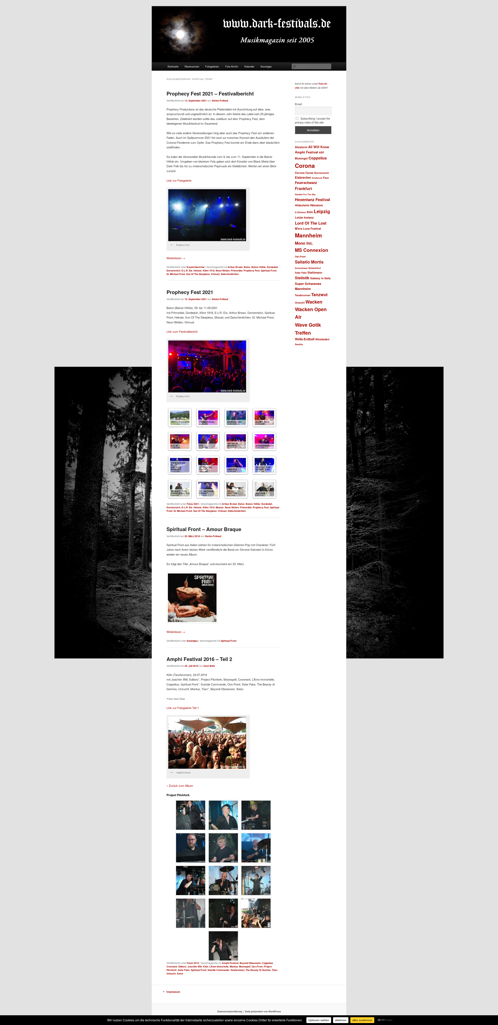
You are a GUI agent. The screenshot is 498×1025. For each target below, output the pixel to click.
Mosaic (220, 507)
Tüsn (274, 970)
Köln (205, 966)
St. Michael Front (176, 274)
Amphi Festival (230, 963)
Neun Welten (223, 270)
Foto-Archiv (231, 66)
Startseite (172, 66)
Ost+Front (257, 966)
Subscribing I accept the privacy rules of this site (312, 120)
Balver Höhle (258, 267)
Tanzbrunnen (237, 970)
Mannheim (308, 235)
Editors (182, 966)
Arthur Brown (235, 267)
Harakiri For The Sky (305, 194)
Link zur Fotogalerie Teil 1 (183, 708)
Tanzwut (319, 294)
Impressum (173, 991)
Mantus (234, 966)
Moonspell (244, 966)
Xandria (299, 344)
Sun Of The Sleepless (198, 274)
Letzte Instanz (304, 217)
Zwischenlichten (230, 274)
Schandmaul (301, 268)
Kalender (249, 66)
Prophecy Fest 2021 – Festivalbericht (210, 93)
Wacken (313, 301)
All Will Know (318, 146)
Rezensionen (192, 66)
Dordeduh (272, 267)
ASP (321, 152)
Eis (190, 270)
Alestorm (301, 147)
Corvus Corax (304, 173)
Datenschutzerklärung (229, 1011)
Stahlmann (315, 272)
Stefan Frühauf (220, 100)
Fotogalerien (212, 66)
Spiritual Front (268, 270)
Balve (247, 267)
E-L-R (184, 270)
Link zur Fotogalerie (179, 180)
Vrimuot (215, 274)
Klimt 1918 (209, 270)
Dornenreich (173, 270)
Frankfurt (303, 188)
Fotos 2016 (193, 963)
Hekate (198, 270)
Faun (326, 177)
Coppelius (267, 963)
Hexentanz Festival (312, 199)
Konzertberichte (196, 267)
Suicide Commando (218, 970)
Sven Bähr (209, 666)
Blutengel (301, 158)
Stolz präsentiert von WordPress (263, 1011)
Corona (305, 165)
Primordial (236, 270)
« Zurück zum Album (180, 785)
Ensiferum (317, 177)
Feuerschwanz (306, 182)
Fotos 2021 (193, 504)
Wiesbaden (322, 339)
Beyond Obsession (250, 963)
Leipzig (322, 211)
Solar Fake (184, 970)
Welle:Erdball (304, 339)
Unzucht (171, 973)
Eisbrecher (303, 177)
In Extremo (300, 212)
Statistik (302, 277)
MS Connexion (311, 250)
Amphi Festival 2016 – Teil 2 (199, 659)
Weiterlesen (176, 258)
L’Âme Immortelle (219, 966)
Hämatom (316, 205)
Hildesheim (302, 205)
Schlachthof (314, 268)
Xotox (180, 973)
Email (298, 104)
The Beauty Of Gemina (258, 970)
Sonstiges (266, 66)
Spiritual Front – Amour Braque (204, 529)
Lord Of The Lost (310, 223)
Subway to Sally (320, 278)
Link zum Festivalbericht (182, 331)
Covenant (172, 966)
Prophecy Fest (252, 270)
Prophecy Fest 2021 (190, 292)
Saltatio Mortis (309, 262)
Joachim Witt (195, 966)
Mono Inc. (304, 243)
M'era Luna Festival (308, 228)
